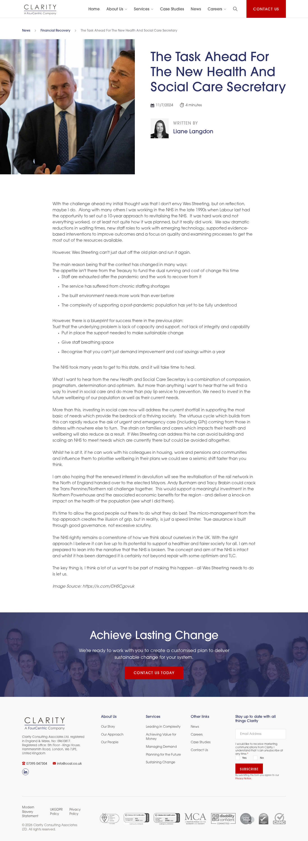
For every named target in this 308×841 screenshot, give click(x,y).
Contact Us (199, 750)
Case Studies (200, 742)
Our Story (108, 727)
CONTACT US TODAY (154, 673)
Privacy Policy (75, 812)
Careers (215, 9)
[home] (40, 9)
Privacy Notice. (243, 778)
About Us (114, 9)
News (26, 30)
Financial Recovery (55, 30)
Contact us (266, 9)
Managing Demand (161, 747)
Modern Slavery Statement (30, 812)
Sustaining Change (160, 762)
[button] (116, 9)
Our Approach (112, 734)
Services (141, 9)
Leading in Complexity (163, 727)
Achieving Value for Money (161, 737)
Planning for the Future (163, 755)
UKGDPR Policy (56, 812)
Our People (109, 742)
